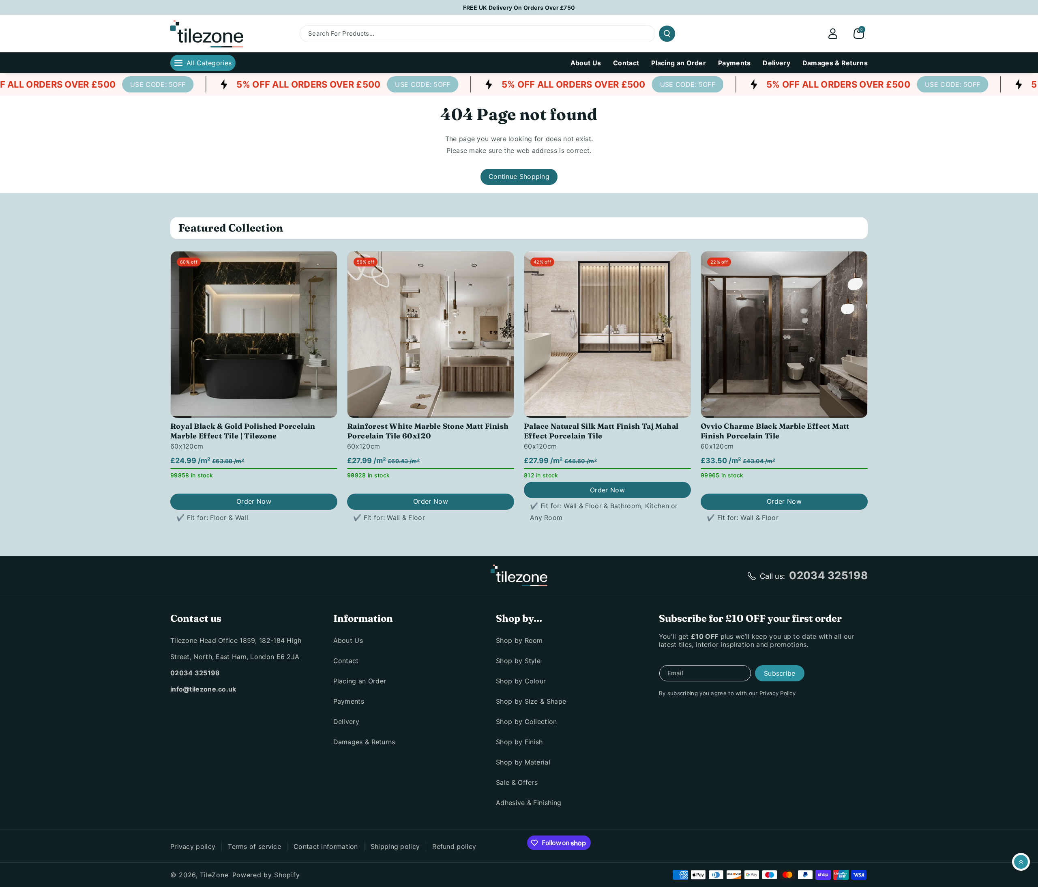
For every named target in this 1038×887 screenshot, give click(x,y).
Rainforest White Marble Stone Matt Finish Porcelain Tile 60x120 (427, 430)
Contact (346, 661)
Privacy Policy (777, 693)
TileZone (214, 875)
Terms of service (254, 846)
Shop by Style (518, 661)
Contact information (326, 846)
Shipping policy (395, 846)
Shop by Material (523, 762)
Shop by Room (519, 640)
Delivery (346, 721)
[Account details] (833, 34)
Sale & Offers (517, 782)
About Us (348, 640)
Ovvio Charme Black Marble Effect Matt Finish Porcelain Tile (775, 430)
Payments (348, 701)
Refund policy (454, 846)
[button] (859, 34)
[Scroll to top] (1021, 862)
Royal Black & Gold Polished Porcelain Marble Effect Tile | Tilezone (242, 430)
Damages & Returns (364, 742)
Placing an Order (359, 681)
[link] (143, 84)
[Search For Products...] (667, 34)
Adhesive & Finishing (528, 803)
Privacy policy (192, 846)
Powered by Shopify (266, 875)
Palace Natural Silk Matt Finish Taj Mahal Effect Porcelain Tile (601, 430)
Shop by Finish (519, 742)
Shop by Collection (526, 721)
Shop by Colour (521, 681)
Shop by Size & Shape (531, 701)
